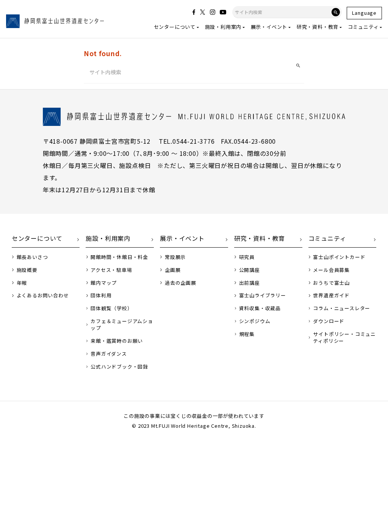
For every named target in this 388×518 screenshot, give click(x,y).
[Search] (336, 12)
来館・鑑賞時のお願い (117, 340)
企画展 (172, 270)
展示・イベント (269, 26)
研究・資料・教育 (317, 26)
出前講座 (249, 282)
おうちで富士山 (331, 282)
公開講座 (249, 270)
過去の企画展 (180, 282)
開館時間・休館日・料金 (119, 257)
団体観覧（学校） (111, 308)
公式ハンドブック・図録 (119, 366)
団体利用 (101, 295)
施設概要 (27, 270)
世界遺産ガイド (331, 295)
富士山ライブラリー (262, 295)
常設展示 (175, 257)
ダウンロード (328, 321)
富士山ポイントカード (339, 257)
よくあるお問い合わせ (43, 295)
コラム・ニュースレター (341, 308)
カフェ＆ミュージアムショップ (122, 324)
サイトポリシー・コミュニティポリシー (344, 337)
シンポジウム (255, 321)
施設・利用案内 (223, 26)
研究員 (247, 257)
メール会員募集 (331, 270)
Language (364, 12)
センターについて (175, 26)
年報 (22, 282)
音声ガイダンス (109, 353)
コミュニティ (363, 26)
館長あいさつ (32, 257)
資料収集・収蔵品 (260, 308)
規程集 (247, 334)
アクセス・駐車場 (111, 270)
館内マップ (104, 282)
